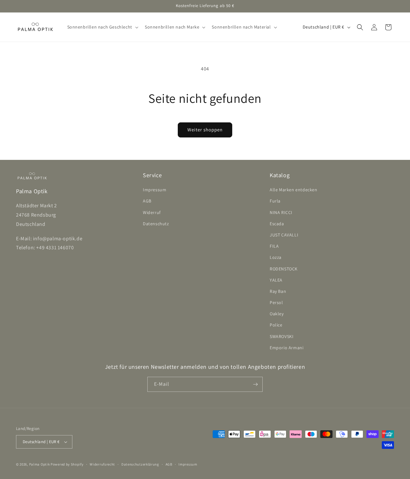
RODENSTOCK (284, 269)
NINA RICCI (281, 212)
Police (276, 325)
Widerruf (152, 212)
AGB (147, 201)
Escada (277, 224)
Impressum (154, 190)
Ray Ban (278, 291)
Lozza (276, 257)
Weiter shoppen (205, 130)
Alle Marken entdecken (293, 190)
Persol (276, 302)
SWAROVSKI (281, 336)
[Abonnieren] (255, 384)
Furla (275, 201)
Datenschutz (156, 224)
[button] (102, 27)
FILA (274, 246)
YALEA (276, 280)
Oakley (277, 314)
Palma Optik (39, 464)
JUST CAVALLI (284, 235)
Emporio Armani (286, 348)
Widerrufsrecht (102, 464)
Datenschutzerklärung (140, 464)
